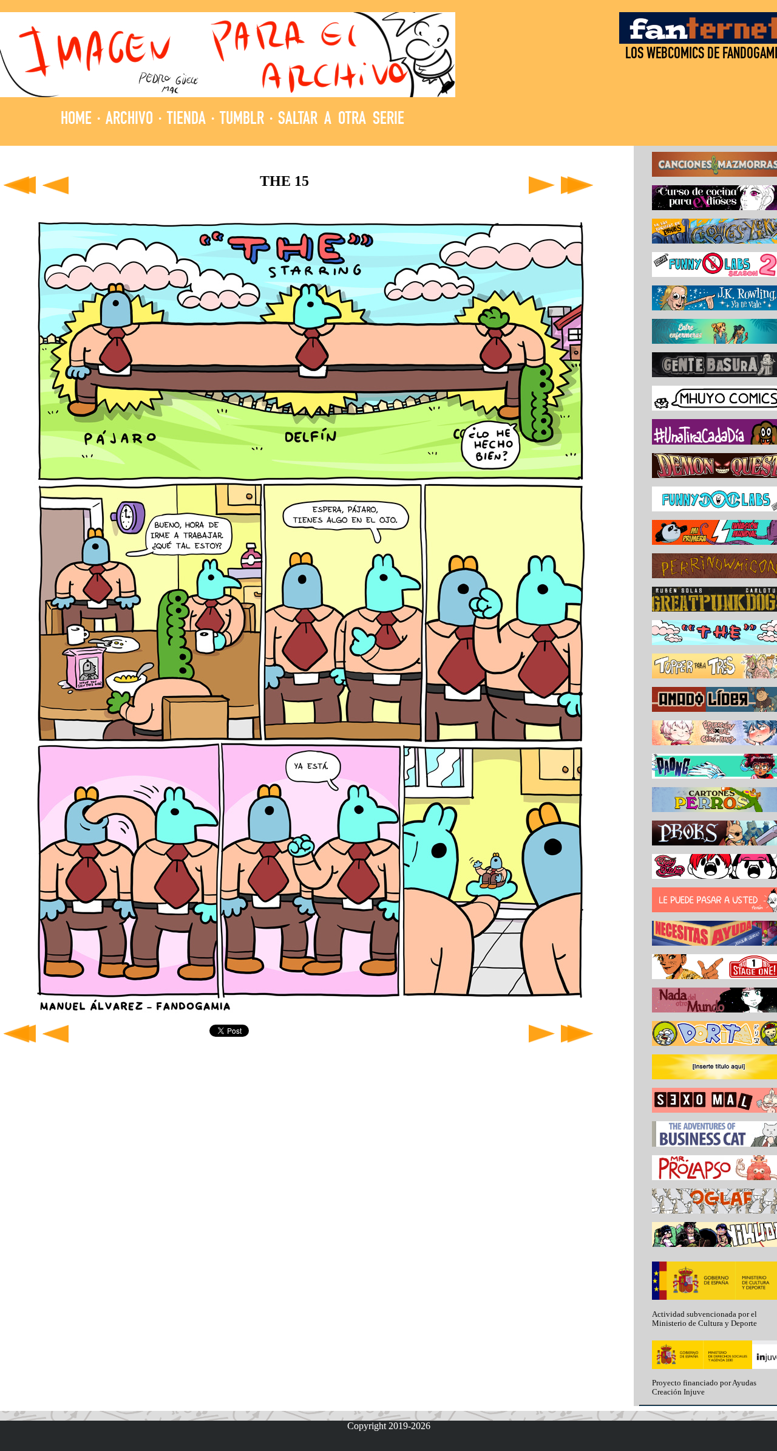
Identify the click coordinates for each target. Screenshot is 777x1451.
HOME (76, 120)
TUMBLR (242, 120)
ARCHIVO (129, 120)
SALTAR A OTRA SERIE (341, 120)
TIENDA (186, 120)
